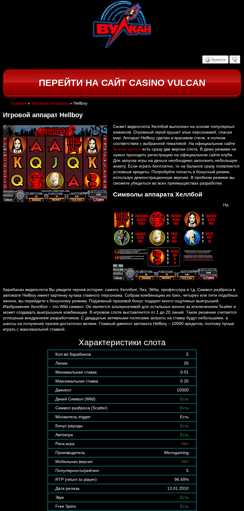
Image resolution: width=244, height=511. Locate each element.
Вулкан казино (127, 149)
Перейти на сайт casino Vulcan (122, 83)
